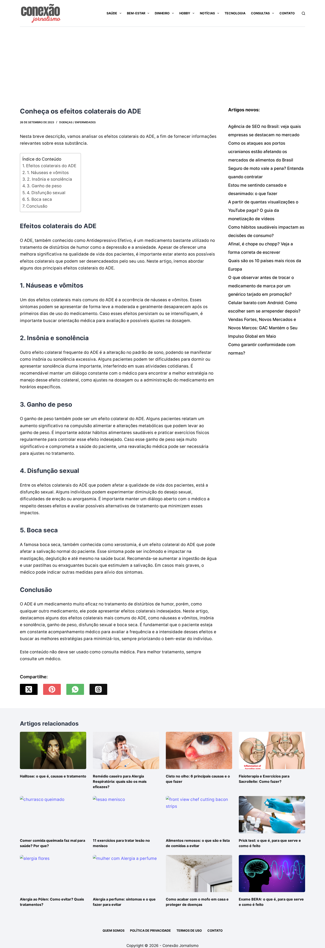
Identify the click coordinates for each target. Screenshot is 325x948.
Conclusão (36, 206)
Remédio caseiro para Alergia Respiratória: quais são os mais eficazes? (120, 781)
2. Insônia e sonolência (49, 179)
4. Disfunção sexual (46, 192)
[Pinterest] (52, 689)
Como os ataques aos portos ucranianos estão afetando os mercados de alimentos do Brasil (260, 152)
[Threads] (98, 689)
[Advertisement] (162, 60)
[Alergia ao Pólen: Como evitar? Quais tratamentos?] (53, 873)
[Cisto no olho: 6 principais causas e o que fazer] (199, 750)
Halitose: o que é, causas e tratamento (53, 776)
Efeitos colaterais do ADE (51, 165)
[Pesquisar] (303, 13)
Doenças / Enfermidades (77, 122)
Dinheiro (162, 13)
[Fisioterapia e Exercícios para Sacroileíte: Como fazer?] (272, 750)
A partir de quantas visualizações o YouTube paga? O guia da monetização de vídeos (263, 210)
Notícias (207, 13)
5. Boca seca (39, 199)
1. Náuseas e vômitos (48, 172)
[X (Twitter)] (29, 689)
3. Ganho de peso (44, 185)
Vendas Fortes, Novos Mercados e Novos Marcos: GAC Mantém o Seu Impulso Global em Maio (262, 328)
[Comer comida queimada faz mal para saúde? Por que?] (53, 814)
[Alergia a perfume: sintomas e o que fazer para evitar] (126, 873)
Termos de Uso (189, 930)
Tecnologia (235, 13)
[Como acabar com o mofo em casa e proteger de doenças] (199, 873)
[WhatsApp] (75, 689)
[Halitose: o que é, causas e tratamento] (53, 750)
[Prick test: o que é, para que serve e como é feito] (272, 814)
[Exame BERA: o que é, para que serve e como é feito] (272, 873)
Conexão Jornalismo (180, 945)
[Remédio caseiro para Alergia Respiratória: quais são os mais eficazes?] (126, 750)
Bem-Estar (136, 13)
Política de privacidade (150, 930)
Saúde (112, 13)
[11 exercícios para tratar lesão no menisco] (126, 814)
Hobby (184, 13)
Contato (287, 13)
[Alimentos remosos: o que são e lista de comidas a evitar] (199, 814)
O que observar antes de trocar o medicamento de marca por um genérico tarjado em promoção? (261, 286)
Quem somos (113, 930)
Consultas (260, 13)
